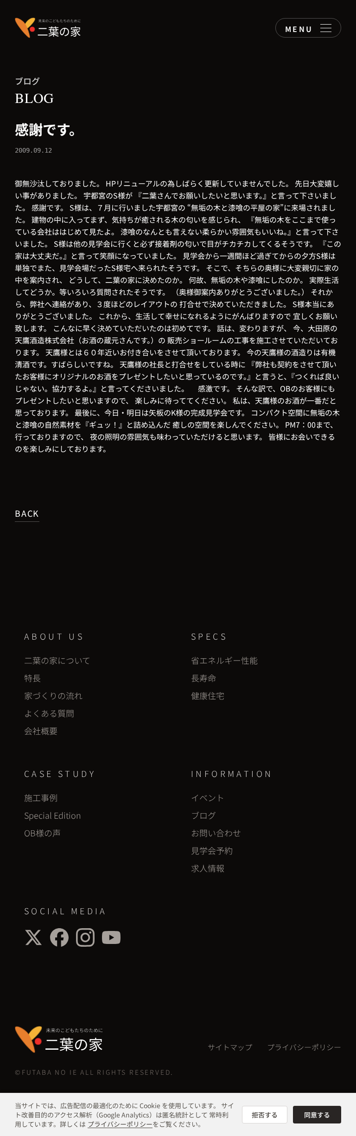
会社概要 (40, 731)
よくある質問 (49, 713)
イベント (207, 797)
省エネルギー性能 (224, 660)
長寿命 (203, 678)
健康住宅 (207, 695)
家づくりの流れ (53, 695)
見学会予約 (212, 850)
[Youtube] (111, 937)
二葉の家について (57, 660)
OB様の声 (42, 833)
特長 (32, 678)
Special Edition (52, 815)
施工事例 (40, 797)
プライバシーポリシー (304, 1047)
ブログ (203, 815)
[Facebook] (59, 937)
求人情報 (207, 868)
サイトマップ (230, 1047)
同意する (317, 1114)
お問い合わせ (216, 833)
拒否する (265, 1114)
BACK (27, 513)
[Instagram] (85, 937)
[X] (33, 937)
